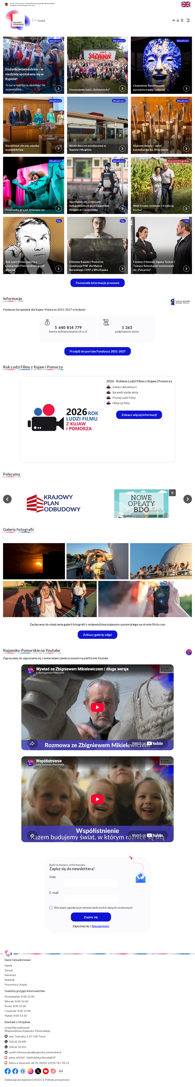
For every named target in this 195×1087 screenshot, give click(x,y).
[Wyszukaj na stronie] (35, 20)
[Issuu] (53, 1071)
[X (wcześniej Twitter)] (38, 1071)
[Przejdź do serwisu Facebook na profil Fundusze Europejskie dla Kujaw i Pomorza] (15, 1071)
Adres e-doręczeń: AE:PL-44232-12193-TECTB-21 (39, 1062)
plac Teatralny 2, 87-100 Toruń (27, 1036)
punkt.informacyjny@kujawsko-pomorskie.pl (35, 1052)
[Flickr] (61, 1071)
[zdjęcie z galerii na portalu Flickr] (34, 561)
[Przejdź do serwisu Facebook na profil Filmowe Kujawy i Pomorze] (23, 1071)
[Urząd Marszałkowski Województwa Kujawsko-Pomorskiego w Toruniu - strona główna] (17, 20)
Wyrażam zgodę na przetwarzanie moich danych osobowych (93, 907)
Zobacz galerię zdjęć (100, 636)
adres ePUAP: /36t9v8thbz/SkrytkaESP (32, 1057)
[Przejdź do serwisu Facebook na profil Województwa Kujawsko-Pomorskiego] (8, 1071)
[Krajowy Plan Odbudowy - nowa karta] (53, 503)
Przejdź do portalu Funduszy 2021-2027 (97, 351)
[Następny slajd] (187, 499)
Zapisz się (91, 917)
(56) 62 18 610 (17, 1046)
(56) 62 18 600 (17, 1041)
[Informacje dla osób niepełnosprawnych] (180, 20)
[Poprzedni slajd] (7, 499)
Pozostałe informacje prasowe (97, 283)
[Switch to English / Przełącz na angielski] (185, 4)
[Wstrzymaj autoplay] (172, 492)
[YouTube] (46, 1071)
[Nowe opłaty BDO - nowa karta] (141, 503)
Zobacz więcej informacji (141, 416)
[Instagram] (30, 1071)
